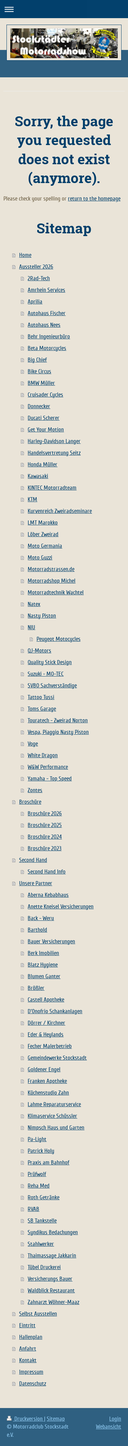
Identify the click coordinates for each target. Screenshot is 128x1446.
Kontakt (28, 1360)
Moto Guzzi (40, 557)
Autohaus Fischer (47, 313)
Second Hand (33, 860)
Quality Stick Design (50, 662)
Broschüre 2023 (44, 848)
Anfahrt (27, 1348)
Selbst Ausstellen (38, 1313)
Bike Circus (39, 371)
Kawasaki (38, 476)
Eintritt (27, 1325)
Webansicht (108, 1426)
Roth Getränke (43, 1197)
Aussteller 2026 (36, 266)
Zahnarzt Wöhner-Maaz (53, 1302)
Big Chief (37, 359)
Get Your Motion (46, 429)
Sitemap (56, 1418)
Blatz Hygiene (43, 964)
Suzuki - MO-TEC (45, 673)
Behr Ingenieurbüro (49, 336)
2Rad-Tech (39, 278)
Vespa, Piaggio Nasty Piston (58, 732)
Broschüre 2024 (45, 836)
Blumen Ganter (44, 976)
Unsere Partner (35, 883)
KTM (32, 499)
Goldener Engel (44, 1069)
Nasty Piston (42, 615)
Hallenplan (30, 1337)
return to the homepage (94, 198)
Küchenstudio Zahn (48, 1092)
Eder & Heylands (45, 1034)
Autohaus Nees (44, 324)
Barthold (37, 929)
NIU (31, 627)
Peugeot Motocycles (59, 639)
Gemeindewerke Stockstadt (57, 1057)
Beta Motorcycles (47, 348)
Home (25, 255)
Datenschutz (32, 1383)
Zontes (35, 790)
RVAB (33, 1209)
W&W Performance (48, 767)
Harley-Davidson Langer (54, 441)
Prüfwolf (37, 1174)
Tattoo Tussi (41, 697)
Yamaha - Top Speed (50, 778)
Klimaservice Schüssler (52, 1116)
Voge (33, 743)
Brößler (36, 988)
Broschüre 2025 (45, 825)
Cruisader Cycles (45, 394)
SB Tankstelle (42, 1220)
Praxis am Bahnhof (48, 1162)
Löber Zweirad (43, 534)
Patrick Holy (41, 1150)
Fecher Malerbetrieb (50, 1046)
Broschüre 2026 (45, 813)
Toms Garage (42, 708)
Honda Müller (42, 464)
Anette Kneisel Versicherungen (61, 906)
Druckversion (28, 1418)
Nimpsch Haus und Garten (56, 1127)
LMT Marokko (43, 522)
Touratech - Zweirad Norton (58, 720)
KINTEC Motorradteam (52, 487)
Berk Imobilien (43, 953)
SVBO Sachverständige (52, 685)
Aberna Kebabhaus (48, 895)
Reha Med (38, 1185)
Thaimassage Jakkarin (52, 1255)
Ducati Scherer (43, 418)
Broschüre (30, 801)
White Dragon (43, 755)
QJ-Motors (39, 650)
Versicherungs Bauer (50, 1278)
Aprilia (35, 301)
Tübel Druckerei (44, 1267)
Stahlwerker (41, 1244)
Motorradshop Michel (51, 580)
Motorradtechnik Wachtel (56, 592)
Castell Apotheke (46, 999)
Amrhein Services (46, 290)
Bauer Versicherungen (51, 941)
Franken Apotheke (47, 1081)
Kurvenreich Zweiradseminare (60, 511)
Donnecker (39, 406)
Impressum (31, 1372)
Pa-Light (37, 1139)
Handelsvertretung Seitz (54, 452)
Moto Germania (45, 546)
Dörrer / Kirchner (46, 1023)
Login (115, 1418)
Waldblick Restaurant (51, 1290)
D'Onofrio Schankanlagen (55, 1011)
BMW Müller (41, 383)
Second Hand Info (47, 871)
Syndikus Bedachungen (53, 1232)
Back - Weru (41, 918)
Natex (34, 604)
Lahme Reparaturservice (54, 1104)
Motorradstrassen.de (51, 569)
